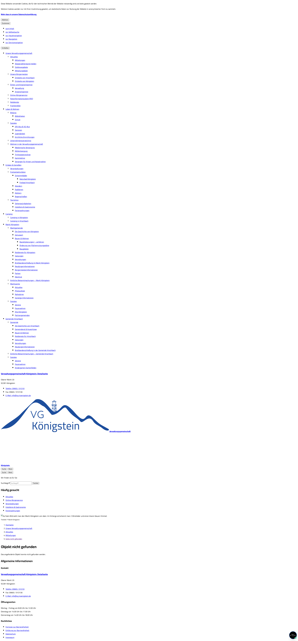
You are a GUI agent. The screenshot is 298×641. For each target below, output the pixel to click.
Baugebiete (24, 249)
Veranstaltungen (16, 168)
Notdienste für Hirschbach (25, 336)
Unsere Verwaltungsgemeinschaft (19, 53)
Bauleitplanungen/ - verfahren (32, 242)
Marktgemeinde (16, 228)
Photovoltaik (20, 291)
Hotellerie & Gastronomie (25, 207)
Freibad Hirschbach (27, 182)
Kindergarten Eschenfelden (25, 367)
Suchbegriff (5, 483)
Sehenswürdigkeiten (23, 203)
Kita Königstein (21, 312)
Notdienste (14, 102)
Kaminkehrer (20, 158)
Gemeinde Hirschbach (14, 319)
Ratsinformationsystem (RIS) (21, 98)
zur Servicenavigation (14, 42)
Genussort (19, 235)
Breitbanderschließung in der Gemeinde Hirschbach (35, 350)
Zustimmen (5, 23)
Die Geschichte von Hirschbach (27, 326)
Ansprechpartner (21, 91)
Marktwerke (15, 284)
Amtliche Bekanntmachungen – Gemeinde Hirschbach (31, 354)
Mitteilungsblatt (21, 70)
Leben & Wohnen (12, 109)
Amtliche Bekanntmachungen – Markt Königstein (30, 280)
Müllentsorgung (21, 151)
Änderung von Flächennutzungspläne (34, 245)
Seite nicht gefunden (14, 539)
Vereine (18, 305)
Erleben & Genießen (13, 165)
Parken (17, 273)
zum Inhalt (10, 28)
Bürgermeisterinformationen (26, 270)
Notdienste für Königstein (25, 252)
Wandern (18, 186)
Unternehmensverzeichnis (20, 140)
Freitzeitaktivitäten (18, 172)
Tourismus (14, 200)
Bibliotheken (20, 116)
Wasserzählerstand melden (25, 63)
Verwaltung (19, 88)
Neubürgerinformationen (25, 266)
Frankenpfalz (15, 105)
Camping (9, 214)
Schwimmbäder (21, 175)
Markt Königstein (12, 224)
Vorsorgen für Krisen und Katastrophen (30, 161)
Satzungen (19, 256)
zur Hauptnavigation (14, 35)
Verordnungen (20, 259)
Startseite (10, 525)
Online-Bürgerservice (18, 95)
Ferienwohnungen (22, 210)
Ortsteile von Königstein (24, 81)
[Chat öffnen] (293, 635)
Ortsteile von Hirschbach (25, 77)
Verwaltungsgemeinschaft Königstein (24, 374)
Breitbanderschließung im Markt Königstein (32, 263)
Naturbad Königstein (28, 179)
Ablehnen (5, 20)
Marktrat (18, 277)
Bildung (13, 112)
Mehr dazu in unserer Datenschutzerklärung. (19, 14)
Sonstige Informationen (24, 298)
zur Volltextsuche (12, 32)
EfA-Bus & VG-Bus (22, 126)
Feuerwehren (20, 308)
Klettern (18, 193)
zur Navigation (11, 39)
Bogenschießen (21, 196)
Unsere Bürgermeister (19, 74)
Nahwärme (19, 294)
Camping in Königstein (19, 217)
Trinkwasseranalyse (22, 154)
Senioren (18, 130)
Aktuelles (14, 56)
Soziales (13, 123)
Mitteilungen (20, 60)
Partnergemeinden (22, 315)
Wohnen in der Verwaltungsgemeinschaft (26, 144)
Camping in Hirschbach (19, 221)
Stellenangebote (21, 67)
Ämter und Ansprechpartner (21, 84)
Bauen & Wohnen (22, 238)
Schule (17, 119)
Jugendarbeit (20, 133)
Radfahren (19, 189)
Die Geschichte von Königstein (27, 231)
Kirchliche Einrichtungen (24, 137)
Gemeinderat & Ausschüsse (26, 329)
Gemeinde (14, 322)
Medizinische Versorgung (25, 147)
